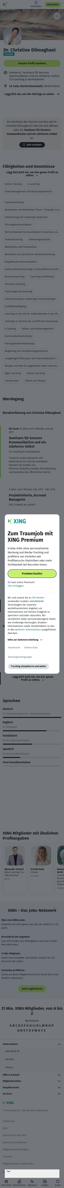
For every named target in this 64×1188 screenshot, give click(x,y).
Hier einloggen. (16, 585)
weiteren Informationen (28, 629)
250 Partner (38, 597)
